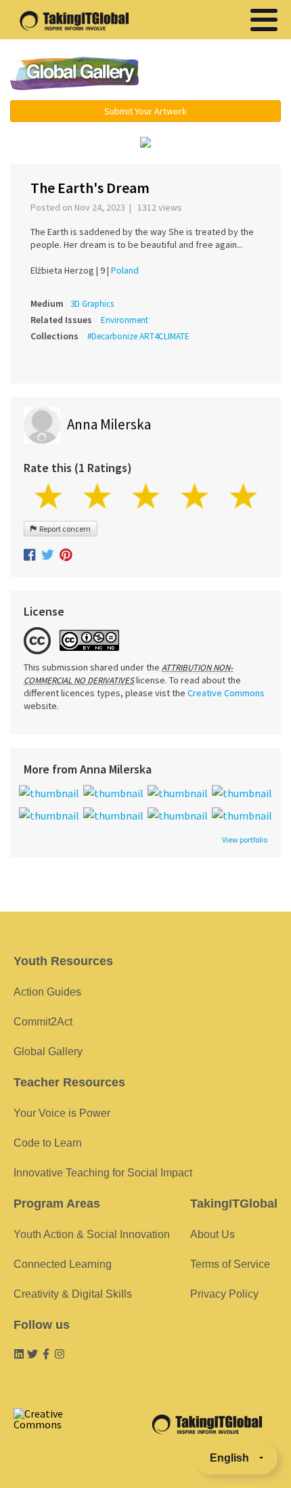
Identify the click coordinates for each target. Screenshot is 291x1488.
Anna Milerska (109, 424)
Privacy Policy (224, 1294)
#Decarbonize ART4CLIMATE (138, 336)
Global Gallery (74, 73)
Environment (124, 320)
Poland (125, 270)
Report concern (64, 529)
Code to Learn (48, 1143)
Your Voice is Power (62, 1113)
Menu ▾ (221, 74)
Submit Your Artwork (145, 111)
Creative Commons (226, 693)
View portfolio (244, 840)
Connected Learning (63, 1264)
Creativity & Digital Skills (73, 1294)
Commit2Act (43, 1021)
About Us (212, 1234)
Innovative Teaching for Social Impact (103, 1172)
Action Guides (47, 992)
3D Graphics (92, 304)
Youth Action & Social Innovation (92, 1234)
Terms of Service (230, 1264)
